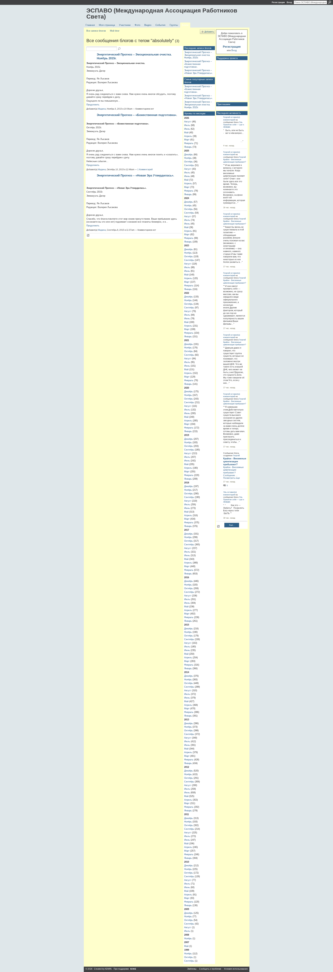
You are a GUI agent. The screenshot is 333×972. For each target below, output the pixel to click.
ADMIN (108, 969)
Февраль (188, 143)
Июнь (187, 129)
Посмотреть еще (231, 478)
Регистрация (278, 2)
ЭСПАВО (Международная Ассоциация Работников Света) (161, 13)
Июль (187, 125)
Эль (240, 122)
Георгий (226, 117)
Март (187, 139)
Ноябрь (188, 158)
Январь (188, 147)
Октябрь (188, 161)
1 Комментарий (145, 169)
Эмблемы (192, 969)
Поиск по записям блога (119, 48)
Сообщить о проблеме (210, 969)
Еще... (231, 525)
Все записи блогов (96, 30)
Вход (289, 2)
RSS (88, 235)
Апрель (188, 136)
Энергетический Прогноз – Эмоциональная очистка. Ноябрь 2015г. (198, 55)
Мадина (102, 109)
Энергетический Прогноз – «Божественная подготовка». (137, 115)
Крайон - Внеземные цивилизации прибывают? (234, 461)
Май (186, 132)
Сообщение (229, 475)
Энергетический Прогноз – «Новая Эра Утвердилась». (135, 175)
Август (187, 121)
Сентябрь (189, 165)
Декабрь (188, 154)
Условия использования (236, 969)
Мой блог (114, 30)
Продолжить (92, 104)
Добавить (209, 32)
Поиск (329, 2)
